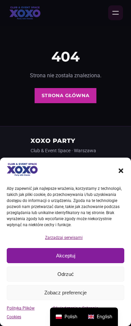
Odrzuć (65, 274)
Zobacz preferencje (65, 292)
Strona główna (65, 95)
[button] (121, 170)
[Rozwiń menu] (115, 12)
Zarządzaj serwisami (64, 237)
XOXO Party (53, 141)
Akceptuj (65, 255)
